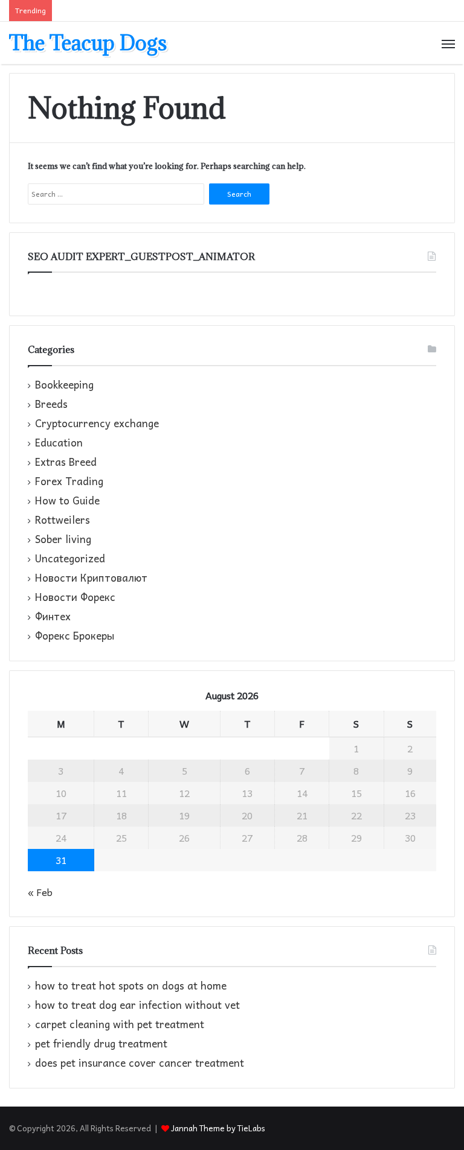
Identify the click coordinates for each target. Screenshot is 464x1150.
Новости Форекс (75, 597)
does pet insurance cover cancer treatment (139, 1063)
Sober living (63, 539)
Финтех (53, 616)
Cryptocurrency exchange (97, 423)
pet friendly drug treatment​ (101, 1043)
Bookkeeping (64, 385)
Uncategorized (70, 558)
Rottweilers (62, 520)
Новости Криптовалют (91, 578)
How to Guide (67, 500)
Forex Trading (69, 481)
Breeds (51, 404)
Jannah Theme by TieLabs (218, 1128)
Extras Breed (66, 462)
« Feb (40, 892)
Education (59, 443)
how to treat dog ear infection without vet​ (137, 1005)
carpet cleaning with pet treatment (119, 1024)
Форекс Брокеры (74, 636)
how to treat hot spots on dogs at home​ (131, 985)
